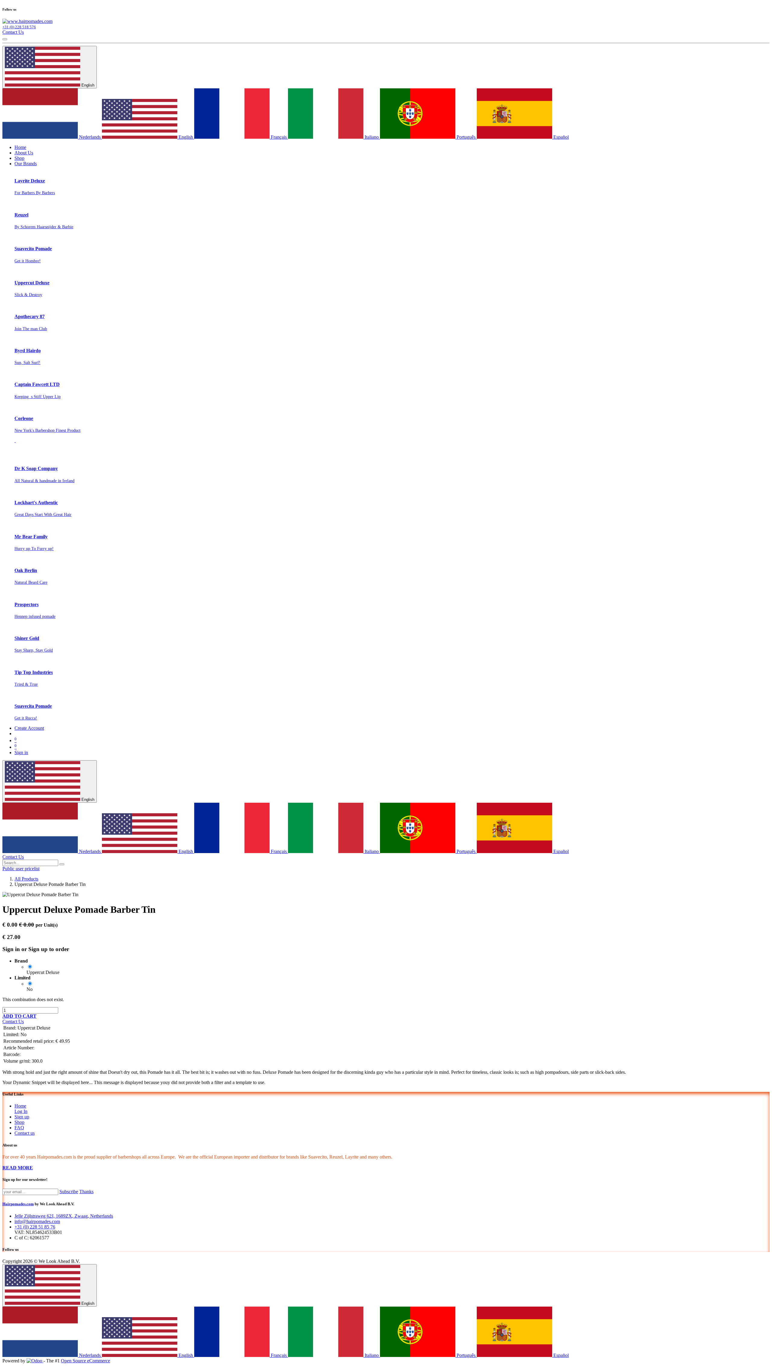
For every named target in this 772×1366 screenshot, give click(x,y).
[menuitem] (20, 147)
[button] (19, 1016)
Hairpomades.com (18, 1204)
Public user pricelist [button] (21, 868)
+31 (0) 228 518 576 (19, 27)
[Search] (61, 864)
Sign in (21, 752)
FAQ (19, 1127)
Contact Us (13, 32)
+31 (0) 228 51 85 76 (34, 1226)
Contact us (24, 1133)
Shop (19, 1122)
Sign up (21, 1116)
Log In (20, 1111)
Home (20, 1105)
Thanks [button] (86, 1191)
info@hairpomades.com (37, 1221)
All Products (26, 878)
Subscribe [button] (68, 1191)
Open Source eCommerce (85, 1360)
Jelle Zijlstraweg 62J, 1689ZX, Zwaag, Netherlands (63, 1216)
